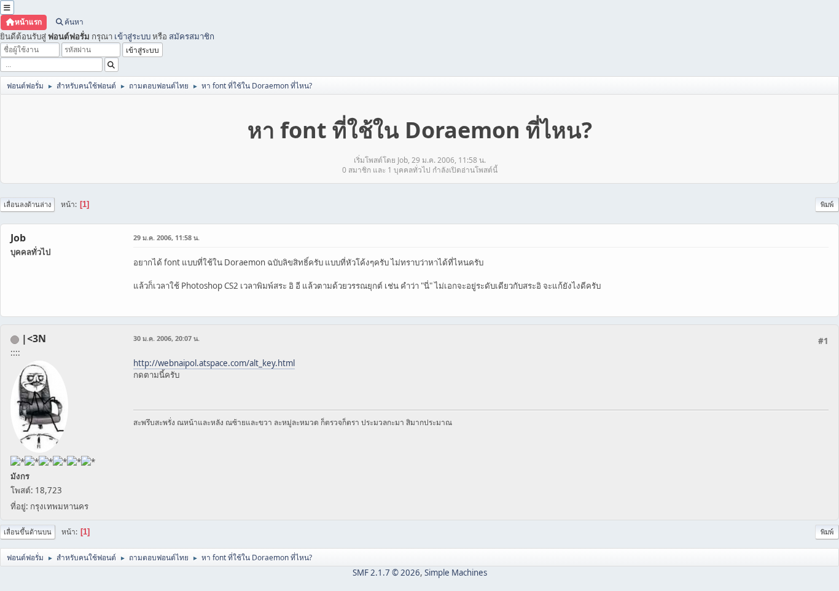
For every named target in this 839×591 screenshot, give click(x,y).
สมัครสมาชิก (191, 36)
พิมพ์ (827, 204)
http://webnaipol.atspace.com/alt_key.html (214, 363)
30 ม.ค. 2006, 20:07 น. (166, 338)
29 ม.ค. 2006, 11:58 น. (166, 237)
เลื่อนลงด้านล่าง (27, 204)
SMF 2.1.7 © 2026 (386, 572)
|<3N (33, 338)
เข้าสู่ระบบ (132, 36)
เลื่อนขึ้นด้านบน (28, 531)
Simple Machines (455, 572)
